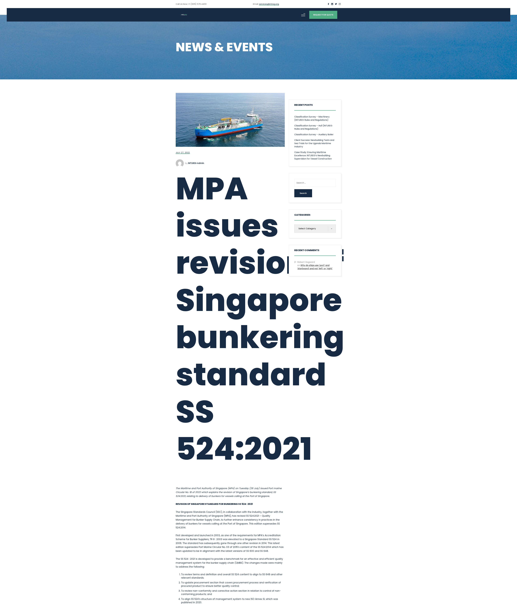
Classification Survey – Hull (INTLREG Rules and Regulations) (313, 127)
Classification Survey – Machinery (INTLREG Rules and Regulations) (312, 118)
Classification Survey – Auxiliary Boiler (313, 134)
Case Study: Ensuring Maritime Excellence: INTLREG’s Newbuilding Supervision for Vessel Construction (313, 155)
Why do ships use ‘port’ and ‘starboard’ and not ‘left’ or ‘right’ (315, 267)
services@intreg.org (269, 4)
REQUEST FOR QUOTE (323, 14)
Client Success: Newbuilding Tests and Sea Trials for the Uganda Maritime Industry (314, 143)
